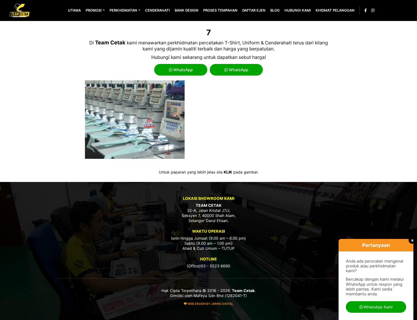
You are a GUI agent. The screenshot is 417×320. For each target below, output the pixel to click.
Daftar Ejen (253, 10)
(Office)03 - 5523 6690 (208, 266)
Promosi (94, 10)
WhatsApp (182, 69)
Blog (275, 10)
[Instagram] (372, 10)
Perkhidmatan (123, 10)
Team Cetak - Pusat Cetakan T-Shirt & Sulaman (20, 10)
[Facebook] (365, 10)
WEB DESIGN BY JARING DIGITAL (210, 304)
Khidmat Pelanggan (335, 10)
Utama (74, 10)
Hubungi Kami (298, 10)
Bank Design (186, 10)
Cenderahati (157, 10)
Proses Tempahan (220, 10)
